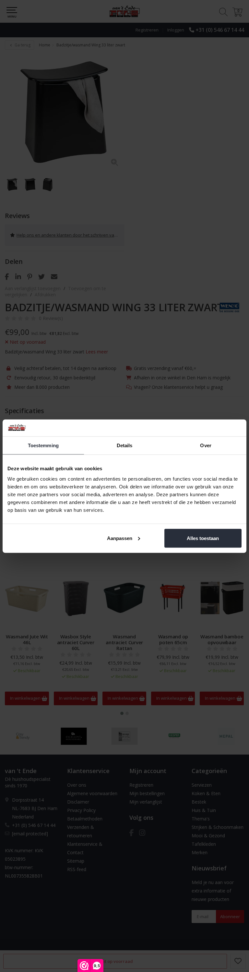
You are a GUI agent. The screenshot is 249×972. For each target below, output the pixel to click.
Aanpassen (119, 538)
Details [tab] (125, 445)
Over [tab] (205, 445)
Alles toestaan (203, 538)
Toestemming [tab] (43, 445)
